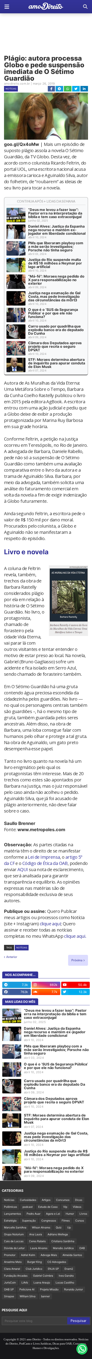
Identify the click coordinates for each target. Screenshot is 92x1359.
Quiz (59, 1227)
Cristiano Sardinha (62, 1241)
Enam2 (69, 1268)
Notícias (11, 88)
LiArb (24, 1282)
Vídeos (77, 1206)
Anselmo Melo (13, 1262)
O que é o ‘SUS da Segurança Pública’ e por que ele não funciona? (53, 313)
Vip (65, 1206)
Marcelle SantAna (15, 1227)
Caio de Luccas (13, 1241)
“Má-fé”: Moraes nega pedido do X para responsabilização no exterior (56, 279)
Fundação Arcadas (15, 1275)
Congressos (48, 1220)
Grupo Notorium (14, 1234)
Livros (83, 1213)
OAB (82, 1248)
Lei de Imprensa (44, 857)
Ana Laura (35, 1234)
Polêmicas (10, 1206)
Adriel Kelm (28, 1255)
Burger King (34, 1262)
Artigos (46, 1200)
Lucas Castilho (65, 1282)
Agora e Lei (53, 1213)
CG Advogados (56, 1262)
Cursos (79, 1220)
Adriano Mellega (58, 1234)
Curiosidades (28, 1200)
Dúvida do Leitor (14, 1248)
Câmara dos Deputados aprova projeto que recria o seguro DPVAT (55, 346)
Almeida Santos (72, 1255)
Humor (70, 1213)
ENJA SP (53, 1268)
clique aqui (50, 924)
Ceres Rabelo (37, 1241)
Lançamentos (12, 1213)
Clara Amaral (12, 1268)
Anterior (11, 957)
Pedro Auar (33, 1213)
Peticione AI (26, 1289)
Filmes (66, 1220)
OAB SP (9, 1289)
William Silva (28, 1296)
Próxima (76, 960)
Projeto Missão (49, 1289)
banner (45, 1296)
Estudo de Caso (48, 1206)
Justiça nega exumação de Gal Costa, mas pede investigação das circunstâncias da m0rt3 (54, 296)
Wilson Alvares (41, 1227)
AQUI (22, 869)
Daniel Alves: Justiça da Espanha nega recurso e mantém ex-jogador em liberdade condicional (57, 230)
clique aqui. (75, 936)
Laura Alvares (38, 1248)
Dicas (78, 1200)
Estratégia (10, 1220)
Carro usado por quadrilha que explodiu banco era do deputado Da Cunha (56, 329)
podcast (28, 1206)
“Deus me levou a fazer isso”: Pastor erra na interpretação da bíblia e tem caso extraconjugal (55, 213)
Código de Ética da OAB (45, 863)
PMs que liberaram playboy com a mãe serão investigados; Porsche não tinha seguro (55, 246)
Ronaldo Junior (73, 1289)
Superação (29, 1220)
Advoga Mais (49, 1255)
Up (69, 1227)
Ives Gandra (66, 1275)
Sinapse (9, 1296)
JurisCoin (10, 1282)
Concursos (62, 1200)
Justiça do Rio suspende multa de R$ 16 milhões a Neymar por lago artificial (55, 263)
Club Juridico (34, 1268)
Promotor (9, 1255)
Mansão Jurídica (63, 1248)
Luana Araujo (41, 1282)
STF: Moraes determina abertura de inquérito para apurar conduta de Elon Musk (56, 363)
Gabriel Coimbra (43, 1275)
